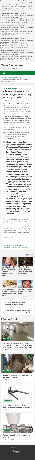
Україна (14, 88)
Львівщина (7, 88)
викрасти (9, 247)
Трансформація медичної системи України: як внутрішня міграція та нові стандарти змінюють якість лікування (17, 345)
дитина (14, 247)
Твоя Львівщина (12, 65)
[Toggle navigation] (3, 73)
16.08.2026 (6, 350)
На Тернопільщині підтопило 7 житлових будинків (17, 311)
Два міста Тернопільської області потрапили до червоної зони (15, 303)
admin (12, 101)
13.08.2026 (6, 409)
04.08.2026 (6, 439)
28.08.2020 (6, 101)
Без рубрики (7, 338)
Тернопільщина (22, 247)
